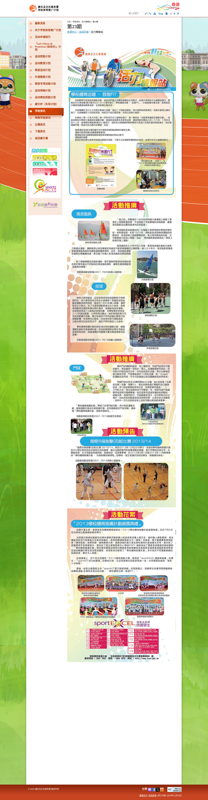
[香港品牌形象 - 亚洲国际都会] (168, 9)
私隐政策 (152, 795)
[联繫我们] (150, 13)
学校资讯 (76, 22)
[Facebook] (154, 790)
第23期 (95, 22)
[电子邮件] (150, 790)
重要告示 (143, 795)
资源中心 (72, 32)
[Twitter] (158, 790)
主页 (69, 22)
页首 (181, 792)
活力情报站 (86, 22)
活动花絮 (84, 32)
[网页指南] (154, 13)
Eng (161, 13)
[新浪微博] (162, 790)
